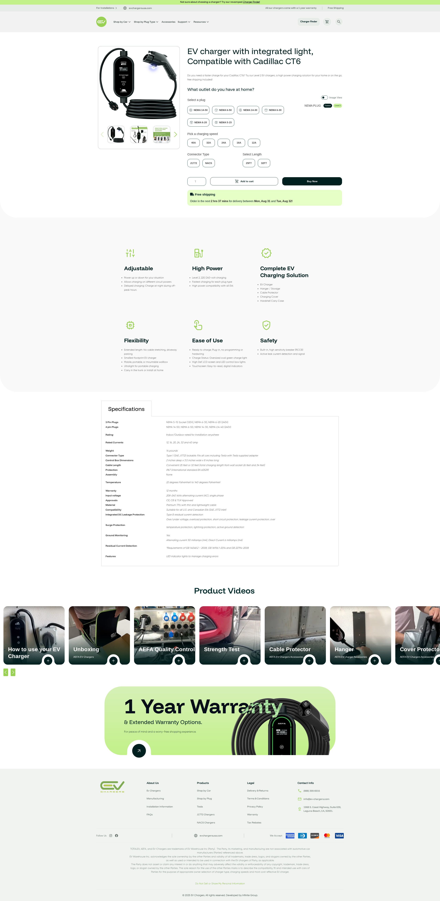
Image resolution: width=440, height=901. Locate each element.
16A (239, 142)
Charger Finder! (251, 2)
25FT (249, 163)
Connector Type (198, 154)
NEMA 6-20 (200, 122)
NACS (208, 163)
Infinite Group (249, 895)
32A (208, 142)
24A (224, 142)
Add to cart (247, 181)
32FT (264, 163)
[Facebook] (116, 835)
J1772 (193, 163)
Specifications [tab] (126, 408)
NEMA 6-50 (225, 110)
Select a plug (196, 100)
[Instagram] (110, 835)
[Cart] (327, 22)
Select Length (252, 154)
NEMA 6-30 (275, 110)
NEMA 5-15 (225, 122)
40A (193, 142)
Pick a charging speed (202, 134)
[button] (175, 134)
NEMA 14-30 (250, 110)
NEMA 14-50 (201, 110)
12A (254, 142)
